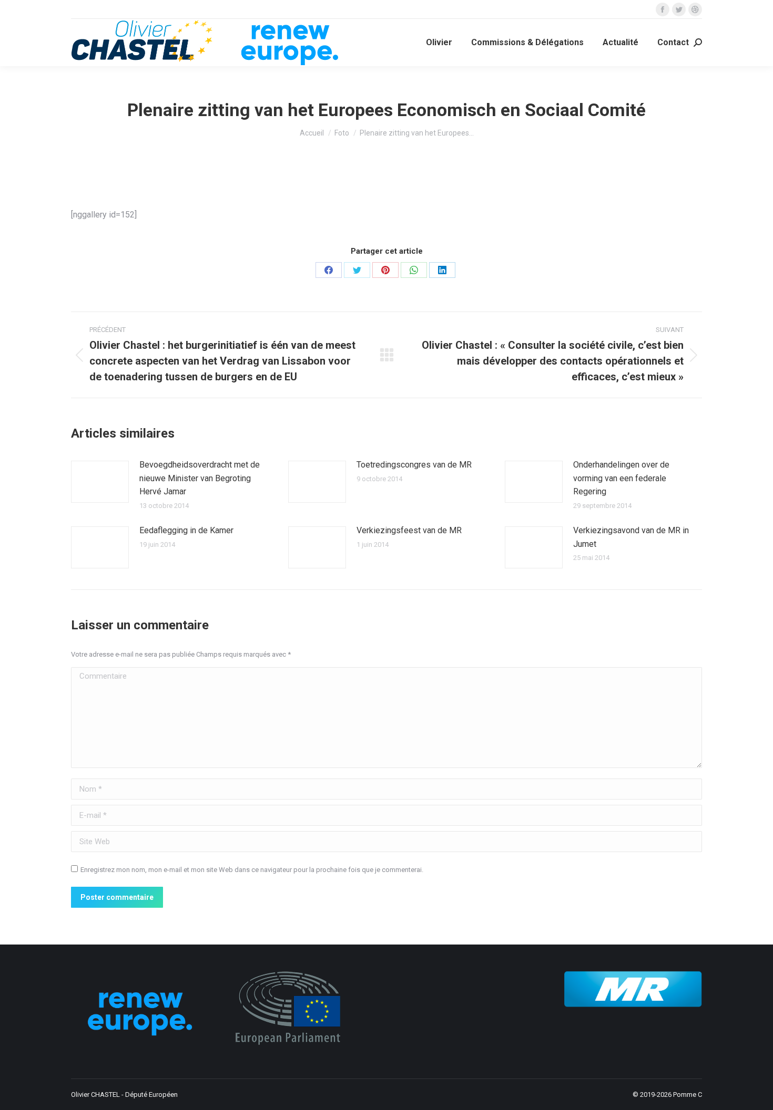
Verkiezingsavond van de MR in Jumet (631, 537)
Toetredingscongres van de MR (414, 465)
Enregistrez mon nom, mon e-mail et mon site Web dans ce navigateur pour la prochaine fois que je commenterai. (251, 870)
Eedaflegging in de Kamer (186, 530)
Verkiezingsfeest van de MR (409, 530)
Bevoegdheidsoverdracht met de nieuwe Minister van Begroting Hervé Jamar (199, 478)
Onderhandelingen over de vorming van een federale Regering (621, 478)
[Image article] (100, 482)
